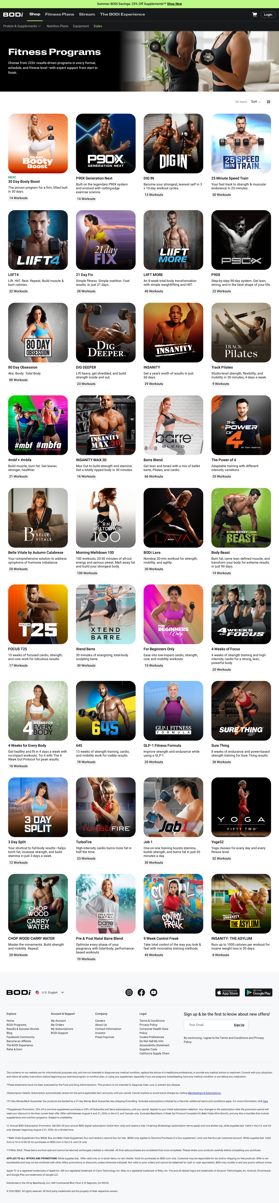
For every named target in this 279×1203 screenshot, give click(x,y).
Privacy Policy (148, 1025)
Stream (87, 15)
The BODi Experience (122, 15)
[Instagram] (129, 992)
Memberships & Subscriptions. (204, 1093)
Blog (9, 1033)
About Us (101, 1025)
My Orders (57, 1025)
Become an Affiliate (19, 1041)
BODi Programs (16, 1025)
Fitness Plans (59, 15)
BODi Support (59, 1033)
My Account (58, 1021)
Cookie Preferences (152, 1037)
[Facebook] (141, 992)
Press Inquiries (104, 1037)
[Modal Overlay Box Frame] (217, 1028)
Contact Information (108, 1029)
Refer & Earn (14, 1049)
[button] (256, 101)
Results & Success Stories (23, 1029)
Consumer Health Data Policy (154, 1031)
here (265, 1101)
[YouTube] (153, 992)
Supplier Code (148, 1049)
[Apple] (227, 992)
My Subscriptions (62, 1029)
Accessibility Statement (155, 1045)
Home (10, 1021)
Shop (34, 14)
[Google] (258, 992)
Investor (100, 1033)
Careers (100, 1021)
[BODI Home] (13, 14)
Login (268, 14)
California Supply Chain (155, 1053)
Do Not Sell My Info (151, 1041)
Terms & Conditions (152, 1021)
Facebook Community (21, 1037)
